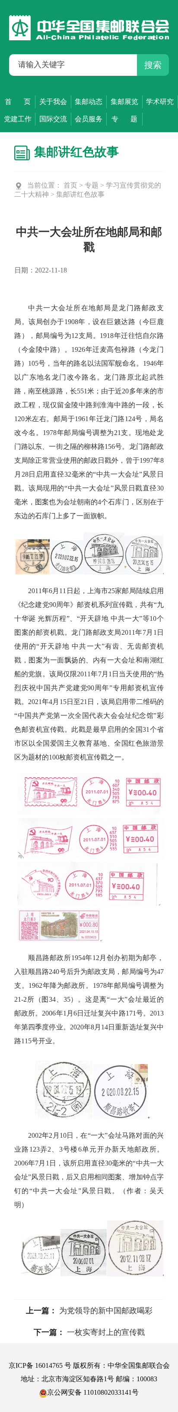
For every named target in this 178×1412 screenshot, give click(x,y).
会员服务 (88, 119)
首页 (70, 185)
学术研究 (160, 101)
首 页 (18, 101)
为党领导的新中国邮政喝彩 (106, 1310)
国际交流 (53, 119)
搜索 (153, 65)
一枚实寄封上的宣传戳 (106, 1332)
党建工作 (18, 119)
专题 (92, 185)
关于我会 (53, 101)
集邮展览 (124, 101)
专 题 (124, 119)
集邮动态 (88, 101)
